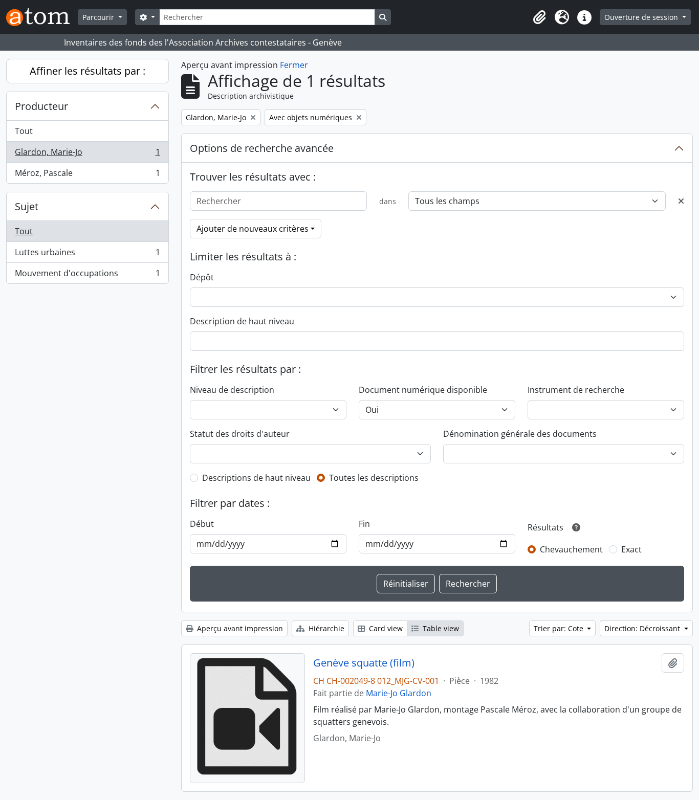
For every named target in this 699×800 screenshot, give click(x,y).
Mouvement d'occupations (87, 275)
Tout (24, 131)
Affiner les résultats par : (87, 71)
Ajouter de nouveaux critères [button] (252, 228)
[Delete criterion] (681, 201)
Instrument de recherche (576, 389)
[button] (539, 17)
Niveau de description (232, 389)
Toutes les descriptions (374, 477)
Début (202, 523)
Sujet (26, 206)
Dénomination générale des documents (520, 433)
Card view (385, 628)
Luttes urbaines (87, 255)
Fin (364, 523)
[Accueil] (42, 17)
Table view (440, 628)
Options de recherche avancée (262, 148)
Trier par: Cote (559, 628)
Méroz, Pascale (87, 175)
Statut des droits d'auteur (240, 433)
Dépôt (202, 277)
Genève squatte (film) (363, 663)
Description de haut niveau (242, 321)
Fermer (294, 65)
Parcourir (99, 17)
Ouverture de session (642, 17)
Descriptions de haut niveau (256, 477)
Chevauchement (571, 549)
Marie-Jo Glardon (398, 693)
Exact (631, 549)
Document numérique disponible (423, 389)
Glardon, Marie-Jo (87, 154)
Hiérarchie (325, 628)
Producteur (41, 106)
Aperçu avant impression (239, 628)
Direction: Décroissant (643, 628)
